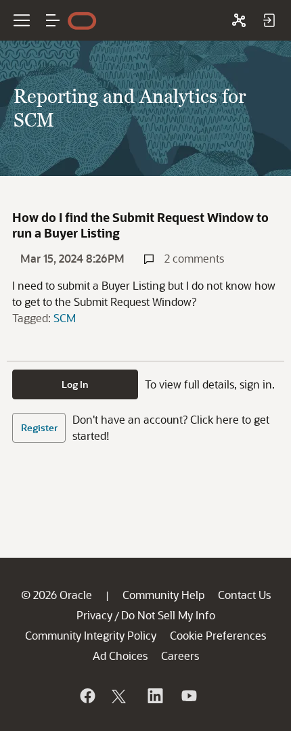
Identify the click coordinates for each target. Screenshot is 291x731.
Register (39, 427)
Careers (180, 655)
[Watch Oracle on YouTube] (188, 696)
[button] (53, 20)
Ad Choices (120, 655)
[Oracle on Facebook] (86, 696)
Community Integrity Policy (90, 635)
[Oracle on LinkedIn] (154, 696)
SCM (64, 318)
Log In (75, 384)
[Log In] (269, 20)
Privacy (94, 615)
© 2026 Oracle (56, 595)
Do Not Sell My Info (168, 615)
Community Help (163, 595)
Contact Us (244, 595)
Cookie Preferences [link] (218, 635)
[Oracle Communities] (239, 20)
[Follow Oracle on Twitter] (120, 696)
